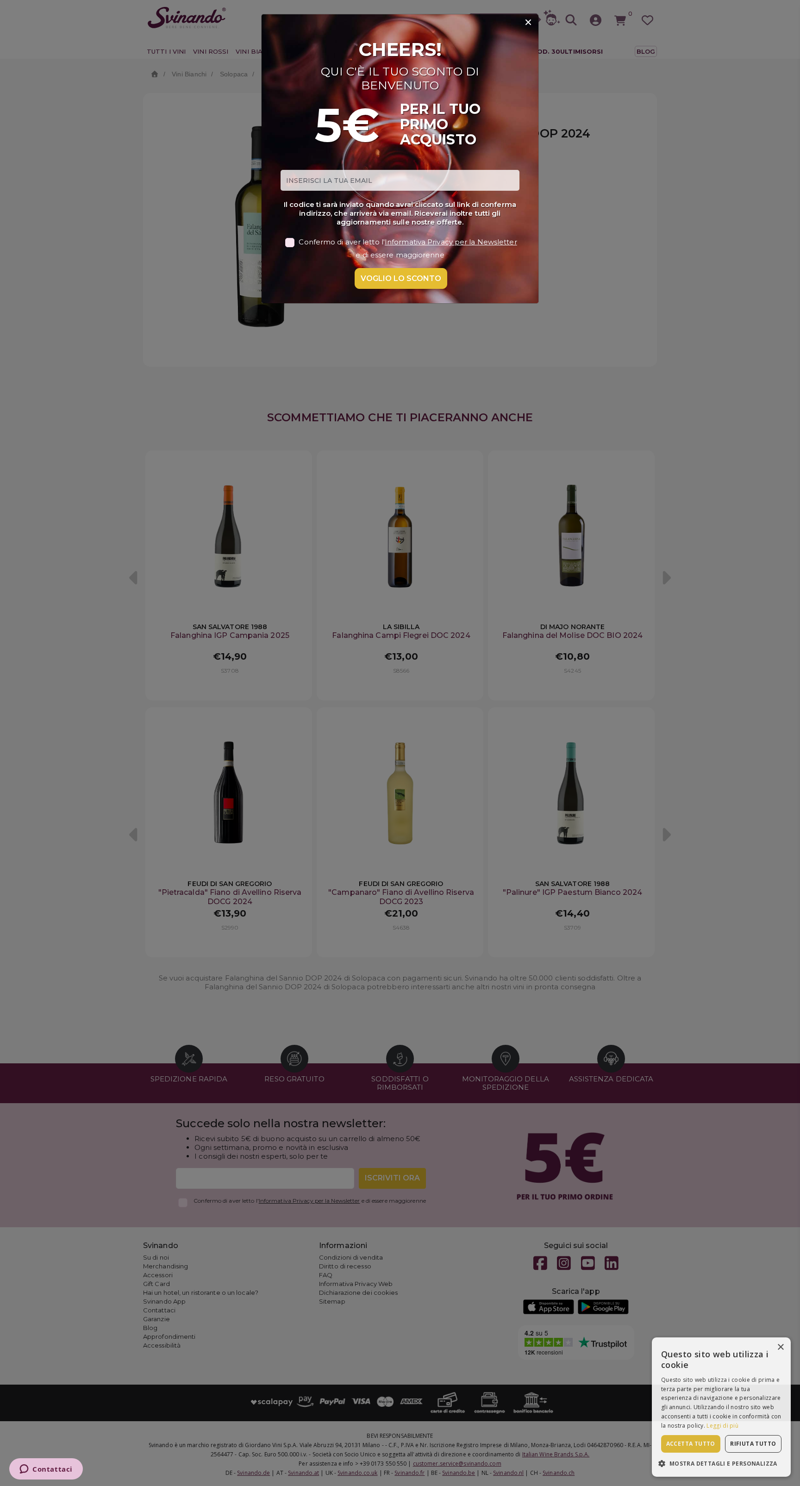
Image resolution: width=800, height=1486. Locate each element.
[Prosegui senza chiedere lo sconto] (528, 22)
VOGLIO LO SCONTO (401, 278)
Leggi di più (722, 1426)
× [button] (780, 1347)
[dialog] (721, 1407)
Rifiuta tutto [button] (753, 1444)
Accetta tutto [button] (690, 1444)
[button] (721, 1463)
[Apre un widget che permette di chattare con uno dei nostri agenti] (46, 1469)
